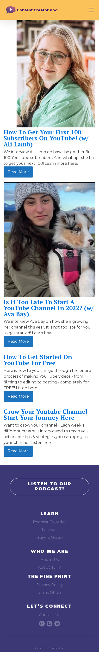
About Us (50, 559)
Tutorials (49, 529)
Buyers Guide (49, 537)
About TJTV (49, 567)
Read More (18, 172)
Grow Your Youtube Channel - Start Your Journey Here (47, 414)
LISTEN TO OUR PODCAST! (49, 486)
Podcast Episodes (49, 522)
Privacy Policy (49, 585)
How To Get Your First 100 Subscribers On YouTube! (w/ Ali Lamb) (46, 138)
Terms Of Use (49, 592)
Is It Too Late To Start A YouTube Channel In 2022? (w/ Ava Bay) (48, 308)
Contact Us (49, 614)
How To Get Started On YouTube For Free (38, 360)
